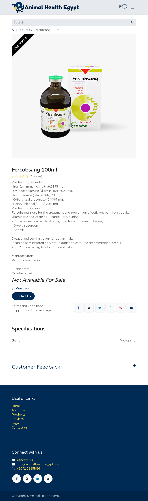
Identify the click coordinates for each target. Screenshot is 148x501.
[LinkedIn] (99, 307)
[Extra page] (48, 478)
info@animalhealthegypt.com (38, 464)
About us (18, 410)
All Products (21, 30)
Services (17, 419)
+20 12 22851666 (28, 468)
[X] (89, 307)
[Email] (131, 307)
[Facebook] (78, 307)
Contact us (19, 427)
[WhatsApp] (110, 307)
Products (18, 414)
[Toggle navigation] (132, 7)
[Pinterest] (120, 307)
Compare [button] (22, 288)
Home (16, 406)
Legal (16, 423)
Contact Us (23, 296)
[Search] (131, 22)
